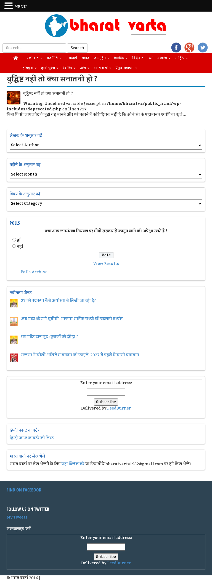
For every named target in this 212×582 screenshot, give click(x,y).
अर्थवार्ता (71, 58)
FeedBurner (119, 408)
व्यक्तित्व (119, 58)
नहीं (20, 247)
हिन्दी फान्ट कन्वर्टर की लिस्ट (32, 438)
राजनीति (53, 58)
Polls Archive (34, 272)
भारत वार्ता (101, 68)
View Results (106, 264)
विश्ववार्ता (138, 58)
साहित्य (180, 58)
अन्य (83, 68)
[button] (9, 6)
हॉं (18, 240)
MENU (20, 7)
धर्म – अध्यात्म (158, 58)
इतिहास (28, 68)
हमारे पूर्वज (48, 68)
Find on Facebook (24, 490)
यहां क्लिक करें (72, 464)
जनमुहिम (100, 58)
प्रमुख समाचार (125, 68)
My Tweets (17, 517)
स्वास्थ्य (68, 68)
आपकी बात (31, 58)
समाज (85, 58)
